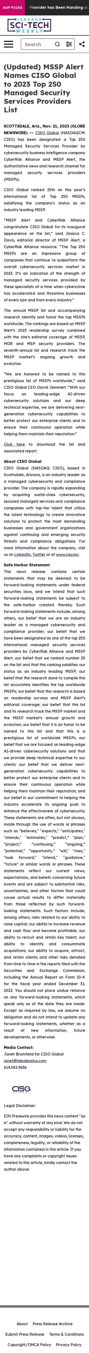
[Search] (57, 44)
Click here (14, 444)
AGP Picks (12, 7)
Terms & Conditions (66, 1334)
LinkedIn (22, 554)
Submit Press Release (24, 1334)
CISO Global (47, 132)
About (22, 1323)
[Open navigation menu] (8, 44)
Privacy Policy (68, 1344)
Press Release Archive (53, 1323)
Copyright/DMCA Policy (29, 1344)
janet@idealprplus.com (25, 1060)
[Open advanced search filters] (69, 44)
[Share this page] (82, 44)
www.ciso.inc (67, 554)
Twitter (39, 554)
